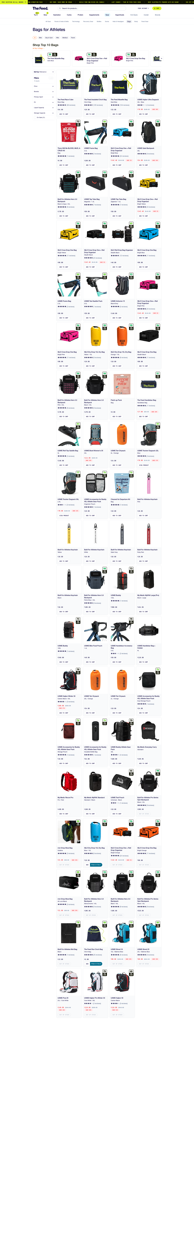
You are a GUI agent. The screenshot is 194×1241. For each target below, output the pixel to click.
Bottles (99, 21)
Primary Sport (38, 97)
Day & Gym (49, 38)
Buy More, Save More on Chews (40, 2)
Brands (36, 92)
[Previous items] (33, 58)
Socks (107, 21)
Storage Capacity (39, 113)
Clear (51, 78)
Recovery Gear (88, 21)
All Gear (48, 21)
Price (35, 86)
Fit (35, 102)
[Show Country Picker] (25, 2)
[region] (97, 2)
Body (136, 21)
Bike (40, 38)
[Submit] (60, 8)
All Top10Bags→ (39, 48)
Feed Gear (144, 21)
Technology (76, 21)
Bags (129, 21)
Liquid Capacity (39, 108)
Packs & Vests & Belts (61, 21)
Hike (57, 38)
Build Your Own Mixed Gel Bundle (70, 2)
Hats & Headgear (118, 21)
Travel (73, 38)
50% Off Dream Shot (172, 2)
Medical (65, 38)
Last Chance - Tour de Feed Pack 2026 (105, 2)
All (35, 38)
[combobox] (92, 8)
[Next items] (161, 58)
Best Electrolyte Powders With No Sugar (142, 2)
